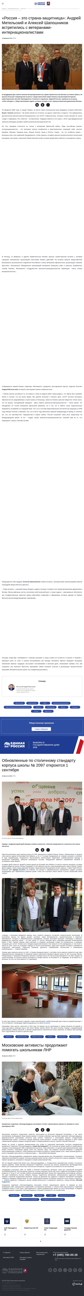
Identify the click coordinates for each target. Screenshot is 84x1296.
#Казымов (8, 1036)
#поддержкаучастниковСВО (29, 1199)
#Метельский (19, 703)
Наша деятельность (13, 8)
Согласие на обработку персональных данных (15, 1290)
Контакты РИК (8, 1257)
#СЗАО (50, 1036)
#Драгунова (48, 711)
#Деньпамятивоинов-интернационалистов (18, 707)
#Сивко (36, 711)
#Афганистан (51, 707)
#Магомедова (27, 1195)
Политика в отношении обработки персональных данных (19, 1288)
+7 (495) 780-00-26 (65, 1255)
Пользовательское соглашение (11, 1285)
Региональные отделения (42, 1253)
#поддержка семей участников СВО (53, 1199)
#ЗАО (51, 1195)
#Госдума (75, 707)
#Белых (63, 707)
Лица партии (25, 1252)
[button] (40, 1241)
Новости (23, 8)
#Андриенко (14, 1195)
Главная (4, 8)
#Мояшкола (62, 1036)
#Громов (38, 707)
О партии (6, 1252)
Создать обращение (41, 729)
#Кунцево (39, 1195)
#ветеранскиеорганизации (61, 703)
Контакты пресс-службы (26, 1258)
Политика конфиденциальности (11, 1287)
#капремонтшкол (22, 1036)
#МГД (45, 703)
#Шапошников (32, 703)
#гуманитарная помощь (66, 1195)
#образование (75, 1036)
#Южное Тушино (37, 1036)
